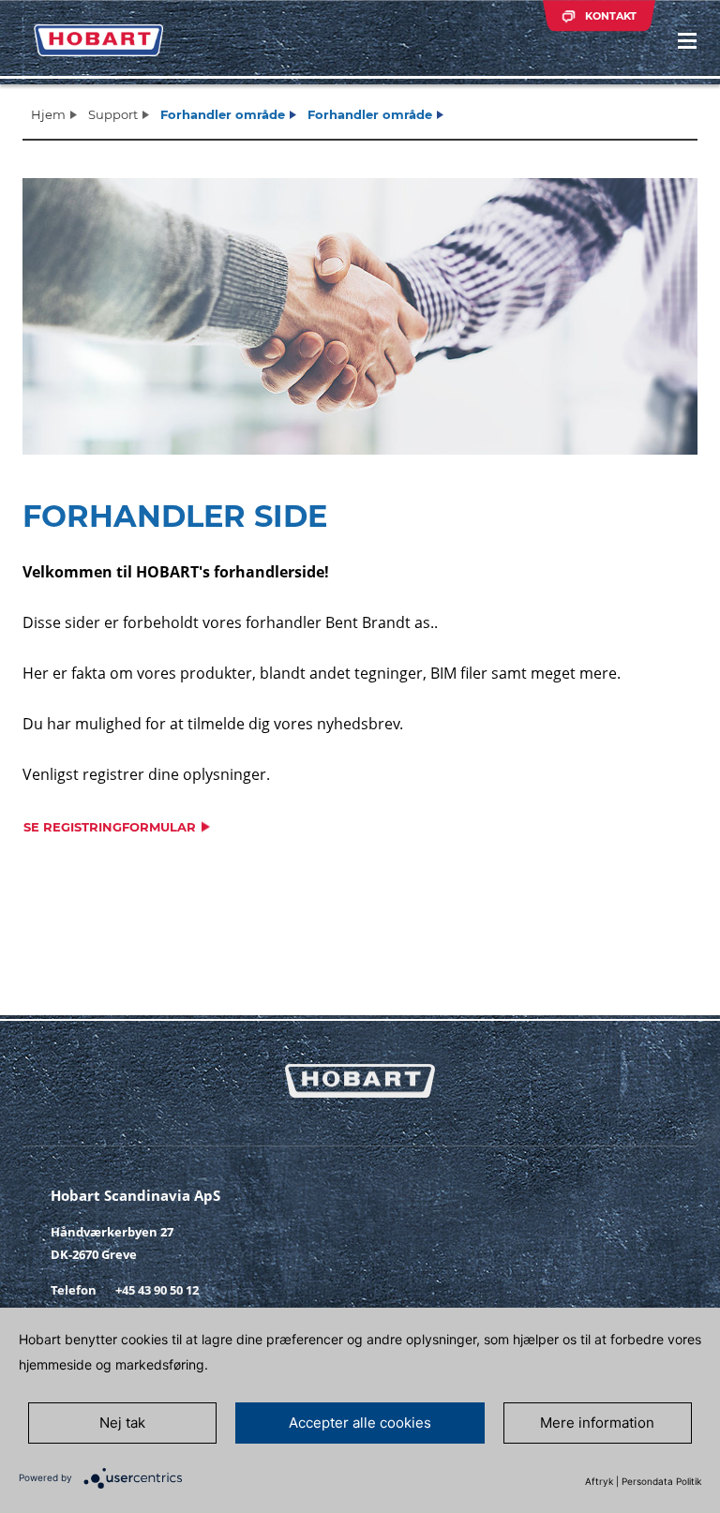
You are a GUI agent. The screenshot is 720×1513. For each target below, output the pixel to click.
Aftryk (599, 1481)
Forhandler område (222, 114)
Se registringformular (109, 826)
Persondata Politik (661, 1481)
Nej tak (122, 1422)
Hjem (48, 114)
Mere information (597, 1422)
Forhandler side (174, 516)
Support (113, 114)
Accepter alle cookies (360, 1422)
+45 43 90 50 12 (157, 1289)
